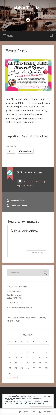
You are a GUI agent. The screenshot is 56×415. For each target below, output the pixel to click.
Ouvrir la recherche (50, 35)
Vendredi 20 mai (19, 206)
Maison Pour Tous (28, 7)
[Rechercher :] (28, 272)
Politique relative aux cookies (32, 403)
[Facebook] (28, 19)
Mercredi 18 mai (16, 50)
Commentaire (36, 252)
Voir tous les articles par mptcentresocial (32, 183)
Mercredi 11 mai (18, 201)
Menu (10, 35)
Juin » (15, 377)
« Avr (9, 377)
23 (10, 368)
